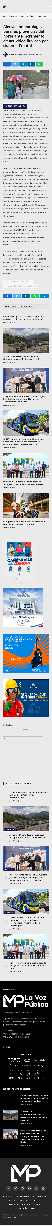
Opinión (37, 1204)
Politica (26, 1204)
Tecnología (21, 1208)
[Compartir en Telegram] (23, 64)
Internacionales (25, 1197)
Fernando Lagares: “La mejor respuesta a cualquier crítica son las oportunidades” (23, 317)
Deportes (35, 1201)
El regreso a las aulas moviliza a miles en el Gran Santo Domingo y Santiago (24, 523)
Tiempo (33, 1208)
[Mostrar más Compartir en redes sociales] (46, 64)
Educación (23, 1201)
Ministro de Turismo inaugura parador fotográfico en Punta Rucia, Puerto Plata (23, 483)
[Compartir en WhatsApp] (39, 64)
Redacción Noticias (20, 54)
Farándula (14, 1204)
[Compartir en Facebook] (7, 64)
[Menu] (4, 7)
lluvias (30, 282)
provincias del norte (13, 286)
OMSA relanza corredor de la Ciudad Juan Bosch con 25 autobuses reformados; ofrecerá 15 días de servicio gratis (23, 442)
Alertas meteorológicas (14, 282)
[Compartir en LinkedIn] (31, 64)
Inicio (5, 16)
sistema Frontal (30, 286)
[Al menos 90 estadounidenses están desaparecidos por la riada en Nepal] (26, 340)
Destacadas (9, 830)
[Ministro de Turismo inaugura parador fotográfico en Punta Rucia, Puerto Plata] (26, 465)
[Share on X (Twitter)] (15, 64)
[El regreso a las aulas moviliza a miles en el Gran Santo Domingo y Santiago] (26, 505)
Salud (12, 1201)
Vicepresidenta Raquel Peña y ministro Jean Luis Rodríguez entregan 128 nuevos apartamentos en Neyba (24, 399)
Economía (41, 1197)
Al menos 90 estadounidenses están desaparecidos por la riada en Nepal (21, 357)
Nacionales (9, 869)
